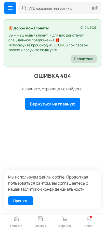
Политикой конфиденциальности (53, 189)
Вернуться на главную (52, 104)
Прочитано (84, 58)
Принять (20, 200)
